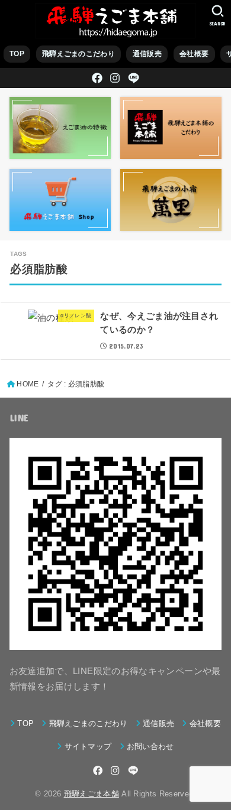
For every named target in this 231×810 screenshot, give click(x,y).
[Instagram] (115, 78)
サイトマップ (88, 746)
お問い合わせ (150, 746)
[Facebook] (97, 78)
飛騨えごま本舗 (91, 793)
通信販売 (147, 53)
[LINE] (133, 78)
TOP (16, 53)
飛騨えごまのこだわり (78, 53)
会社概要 (193, 53)
